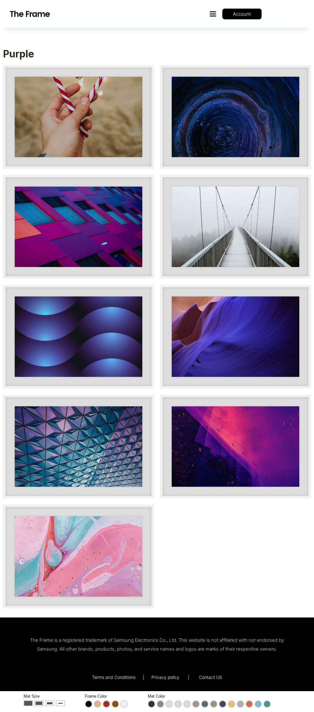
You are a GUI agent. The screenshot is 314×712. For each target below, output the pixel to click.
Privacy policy (165, 677)
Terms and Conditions (114, 677)
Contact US (210, 677)
